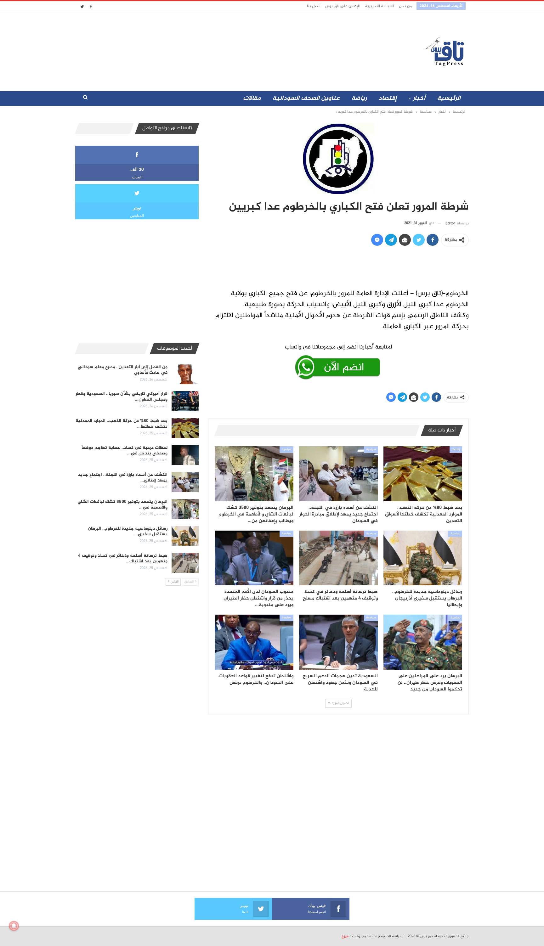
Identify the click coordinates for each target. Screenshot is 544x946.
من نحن (405, 6)
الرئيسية (449, 98)
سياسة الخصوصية (388, 936)
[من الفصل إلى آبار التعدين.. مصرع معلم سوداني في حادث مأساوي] (185, 374)
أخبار (419, 98)
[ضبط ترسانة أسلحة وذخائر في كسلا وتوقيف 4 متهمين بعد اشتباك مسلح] (338, 558)
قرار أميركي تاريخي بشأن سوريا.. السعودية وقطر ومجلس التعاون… (121, 396)
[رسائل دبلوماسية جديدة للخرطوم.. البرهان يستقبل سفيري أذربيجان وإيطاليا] (422, 558)
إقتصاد (387, 98)
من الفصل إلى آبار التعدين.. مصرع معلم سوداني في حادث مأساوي (122, 369)
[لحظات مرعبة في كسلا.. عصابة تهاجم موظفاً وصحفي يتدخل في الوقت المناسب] (185, 455)
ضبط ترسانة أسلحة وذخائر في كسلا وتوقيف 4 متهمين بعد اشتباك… (122, 558)
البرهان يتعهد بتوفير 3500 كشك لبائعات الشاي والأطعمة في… (122, 504)
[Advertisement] (216, 50)
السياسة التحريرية (379, 6)
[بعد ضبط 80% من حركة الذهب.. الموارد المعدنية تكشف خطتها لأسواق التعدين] (422, 473)
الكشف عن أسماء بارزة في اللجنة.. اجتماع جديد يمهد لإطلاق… (122, 477)
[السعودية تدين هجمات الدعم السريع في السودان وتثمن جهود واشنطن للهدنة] (338, 642)
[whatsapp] (338, 360)
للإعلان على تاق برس (342, 6)
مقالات (252, 98)
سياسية (371, 449)
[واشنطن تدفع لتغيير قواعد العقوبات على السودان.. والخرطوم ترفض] (254, 642)
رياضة (359, 98)
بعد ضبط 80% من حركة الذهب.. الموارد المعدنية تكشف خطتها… (121, 423)
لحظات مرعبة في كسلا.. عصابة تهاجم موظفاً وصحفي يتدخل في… (124, 450)
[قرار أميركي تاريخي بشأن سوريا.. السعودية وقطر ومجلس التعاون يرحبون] (185, 401)
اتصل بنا (313, 6)
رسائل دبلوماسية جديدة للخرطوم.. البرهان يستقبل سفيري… (127, 531)
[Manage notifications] (14, 926)
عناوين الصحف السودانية (306, 98)
